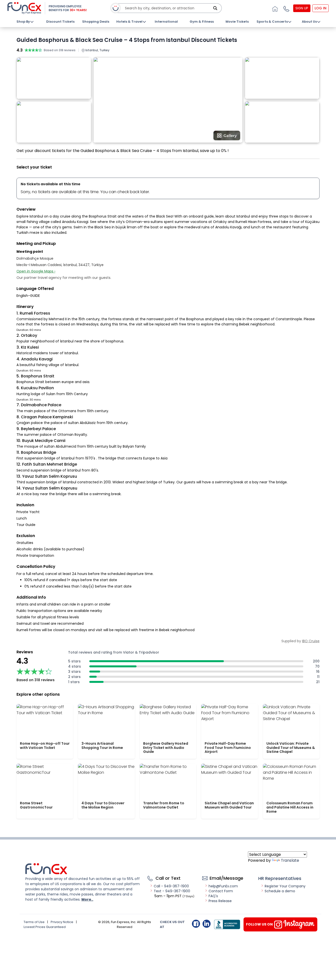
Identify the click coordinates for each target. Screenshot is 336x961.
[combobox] (168, 8)
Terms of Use (34, 922)
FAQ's (213, 896)
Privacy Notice (62, 922)
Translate (290, 860)
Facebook (196, 924)
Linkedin (206, 924)
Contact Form (221, 891)
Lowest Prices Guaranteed (45, 927)
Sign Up (301, 8)
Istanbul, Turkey (97, 50)
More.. (87, 899)
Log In (320, 8)
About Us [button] (309, 21)
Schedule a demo (280, 891)
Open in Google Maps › (35, 271)
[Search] (215, 8)
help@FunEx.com (223, 886)
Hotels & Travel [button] (129, 21)
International (166, 21)
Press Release (220, 900)
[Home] (274, 8)
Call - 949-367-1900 (171, 886)
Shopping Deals (95, 21)
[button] (285, 8)
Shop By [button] (23, 21)
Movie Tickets (237, 21)
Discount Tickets (60, 21)
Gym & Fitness (202, 21)
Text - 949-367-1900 (172, 891)
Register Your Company (285, 886)
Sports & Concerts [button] (272, 21)
